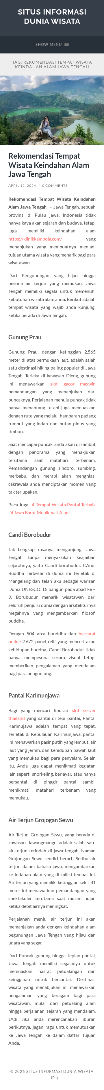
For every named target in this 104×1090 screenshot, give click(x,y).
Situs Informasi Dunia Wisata (52, 16)
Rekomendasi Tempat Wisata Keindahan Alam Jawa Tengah (48, 165)
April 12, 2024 (22, 185)
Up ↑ (54, 1077)
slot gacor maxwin (73, 383)
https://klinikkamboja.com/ (35, 238)
